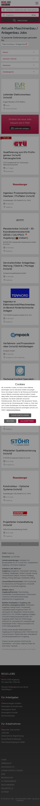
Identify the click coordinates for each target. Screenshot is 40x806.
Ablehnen (10, 421)
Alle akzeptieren (27, 421)
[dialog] (20, 403)
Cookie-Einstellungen (20, 415)
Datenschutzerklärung (13, 410)
